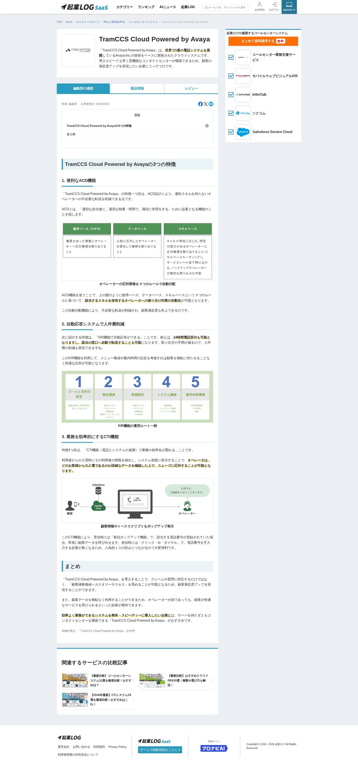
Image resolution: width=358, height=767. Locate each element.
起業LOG (188, 7)
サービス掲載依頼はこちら (159, 749)
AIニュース (168, 7)
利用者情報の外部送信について (78, 754)
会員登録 (260, 9)
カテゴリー (124, 7)
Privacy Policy (117, 746)
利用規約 (99, 746)
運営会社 (63, 746)
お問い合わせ (81, 746)
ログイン (274, 9)
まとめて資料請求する (258, 41)
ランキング (146, 7)
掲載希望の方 (289, 10)
